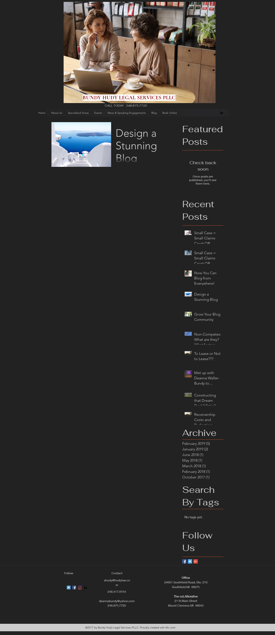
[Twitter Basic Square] (190, 561)
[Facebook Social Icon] (74, 587)
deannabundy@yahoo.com (117, 601)
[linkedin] (222, 113)
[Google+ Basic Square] (195, 561)
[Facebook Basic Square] (184, 561)
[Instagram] (80, 587)
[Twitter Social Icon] (69, 587)
